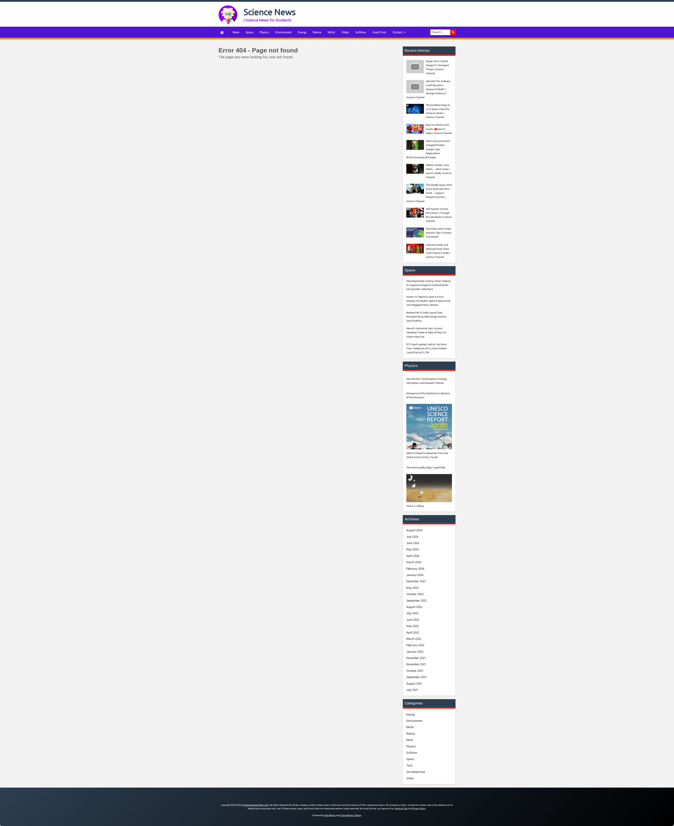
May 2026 (412, 549)
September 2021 (416, 677)
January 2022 (415, 651)
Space (249, 32)
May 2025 (412, 587)
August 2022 (414, 606)
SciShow (360, 32)
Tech (409, 765)
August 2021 (414, 683)
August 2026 (414, 530)
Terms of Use (401, 808)
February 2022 (415, 645)
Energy (302, 32)
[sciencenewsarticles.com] (256, 805)
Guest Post (379, 32)
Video (345, 32)
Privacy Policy (419, 808)
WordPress (330, 815)
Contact (397, 32)
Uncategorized (415, 771)
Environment (283, 32)
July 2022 (412, 613)
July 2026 (412, 536)
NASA (331, 32)
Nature (317, 32)
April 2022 (412, 632)
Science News (270, 12)
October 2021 (415, 670)
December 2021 (416, 658)
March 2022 (413, 638)
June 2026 (412, 543)
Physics (264, 32)
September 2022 (416, 600)
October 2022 (415, 594)
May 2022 (412, 626)
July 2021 (412, 689)
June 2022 (412, 619)
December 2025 (416, 581)
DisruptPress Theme (351, 815)
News (236, 32)
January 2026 (415, 575)
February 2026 (415, 568)
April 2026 (412, 555)
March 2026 (413, 562)
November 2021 (416, 664)
